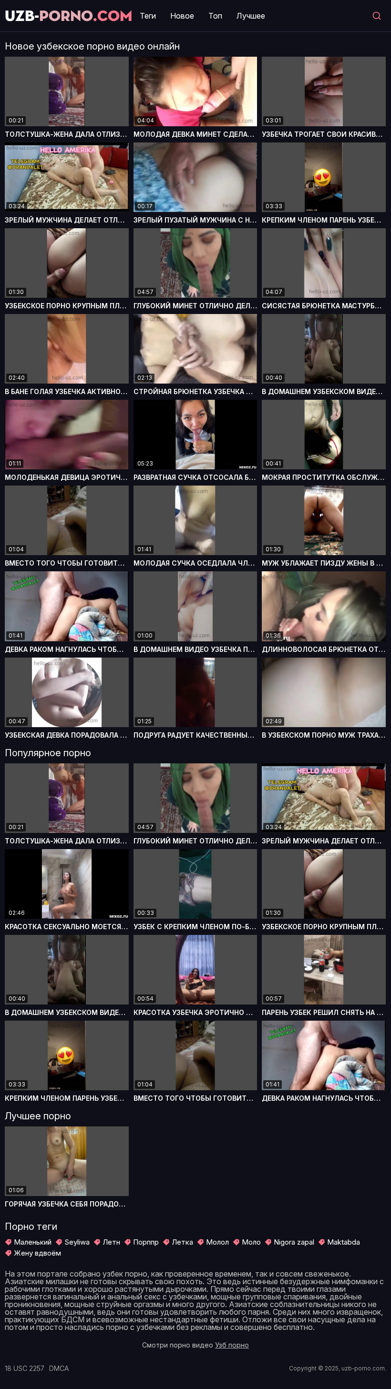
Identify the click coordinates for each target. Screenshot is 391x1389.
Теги (148, 15)
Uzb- (69, 15)
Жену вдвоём (37, 1253)
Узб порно (232, 1345)
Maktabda (343, 1242)
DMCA (59, 1368)
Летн (111, 1242)
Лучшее (251, 15)
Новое (182, 15)
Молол (217, 1242)
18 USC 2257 (24, 1368)
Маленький (32, 1242)
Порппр (146, 1242)
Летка (182, 1242)
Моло (251, 1242)
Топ (215, 15)
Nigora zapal (294, 1242)
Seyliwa (77, 1242)
